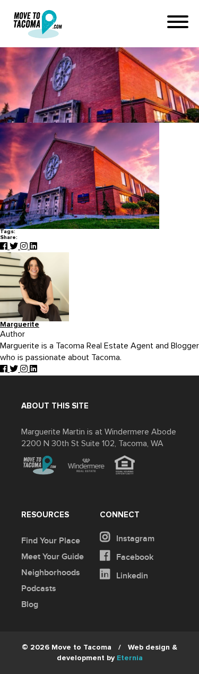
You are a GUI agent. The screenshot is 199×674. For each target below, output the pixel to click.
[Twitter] (15, 246)
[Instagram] (25, 246)
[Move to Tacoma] (38, 24)
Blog (29, 604)
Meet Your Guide (52, 556)
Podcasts (38, 588)
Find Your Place (50, 540)
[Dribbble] (33, 246)
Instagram (134, 538)
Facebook (133, 557)
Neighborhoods (50, 572)
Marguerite (19, 324)
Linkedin (131, 575)
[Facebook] (5, 246)
